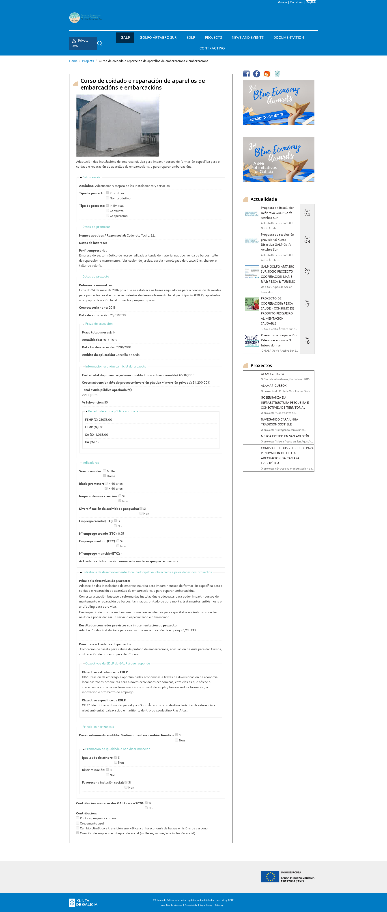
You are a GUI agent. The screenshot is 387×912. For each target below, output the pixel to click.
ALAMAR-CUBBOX (273, 385)
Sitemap (219, 905)
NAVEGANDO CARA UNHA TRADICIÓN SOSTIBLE (279, 422)
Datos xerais (91, 177)
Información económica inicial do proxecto (115, 366)
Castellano (296, 2)
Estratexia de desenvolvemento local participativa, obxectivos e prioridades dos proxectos (147, 572)
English (311, 2)
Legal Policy (206, 905)
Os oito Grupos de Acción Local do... (276, 289)
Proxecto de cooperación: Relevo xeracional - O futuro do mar (279, 340)
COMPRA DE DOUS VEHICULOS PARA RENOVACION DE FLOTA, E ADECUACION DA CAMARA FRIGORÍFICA (287, 456)
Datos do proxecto (95, 276)
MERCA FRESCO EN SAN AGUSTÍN (285, 436)
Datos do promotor (96, 227)
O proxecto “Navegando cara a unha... (283, 430)
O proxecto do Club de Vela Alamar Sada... (286, 391)
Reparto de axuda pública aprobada (113, 411)
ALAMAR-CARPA (272, 374)
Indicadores (90, 462)
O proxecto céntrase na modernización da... (287, 469)
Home (73, 61)
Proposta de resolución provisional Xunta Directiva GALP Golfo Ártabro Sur (277, 242)
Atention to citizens (171, 905)
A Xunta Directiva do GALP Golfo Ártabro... (277, 226)
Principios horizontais (98, 726)
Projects (213, 38)
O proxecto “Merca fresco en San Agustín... (287, 441)
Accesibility (191, 905)
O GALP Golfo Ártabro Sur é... (279, 351)
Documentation (288, 38)
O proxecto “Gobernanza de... (279, 413)
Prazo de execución (99, 323)
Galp (125, 38)
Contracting (212, 48)
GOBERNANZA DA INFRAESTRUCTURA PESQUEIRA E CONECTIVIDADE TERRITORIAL (285, 402)
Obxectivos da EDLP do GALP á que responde (117, 663)
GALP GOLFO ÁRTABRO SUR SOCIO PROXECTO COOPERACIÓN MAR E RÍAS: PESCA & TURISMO (278, 274)
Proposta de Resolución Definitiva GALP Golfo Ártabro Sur (278, 213)
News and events (248, 38)
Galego (282, 2)
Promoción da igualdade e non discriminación (117, 749)
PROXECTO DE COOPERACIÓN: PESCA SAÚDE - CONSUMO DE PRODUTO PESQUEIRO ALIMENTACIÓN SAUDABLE (277, 311)
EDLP (191, 38)
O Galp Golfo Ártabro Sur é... (279, 329)
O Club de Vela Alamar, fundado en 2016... (286, 379)
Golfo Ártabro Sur (158, 38)
